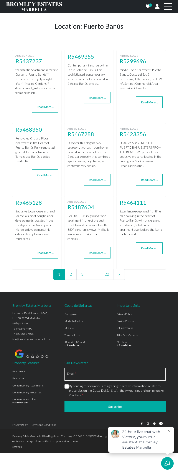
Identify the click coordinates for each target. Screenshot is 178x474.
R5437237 (28, 61)
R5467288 (81, 134)
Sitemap (17, 446)
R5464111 (133, 202)
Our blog (122, 342)
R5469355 (81, 56)
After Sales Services (127, 335)
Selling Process (125, 328)
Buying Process (125, 321)
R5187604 (81, 207)
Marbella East (72, 321)
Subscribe (115, 406)
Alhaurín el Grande (75, 342)
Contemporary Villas (24, 399)
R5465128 (28, 202)
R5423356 (133, 134)
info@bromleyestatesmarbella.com (31, 339)
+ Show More (72, 345)
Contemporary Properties (26, 392)
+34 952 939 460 (22, 328)
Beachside (18, 378)
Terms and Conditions (43, 424)
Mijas (67, 328)
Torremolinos (71, 335)
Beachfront (18, 371)
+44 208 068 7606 (22, 333)
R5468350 (28, 129)
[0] (147, 6)
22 (107, 274)
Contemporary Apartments (27, 385)
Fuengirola (70, 314)
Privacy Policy (124, 314)
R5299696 (133, 61)
